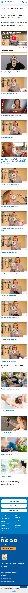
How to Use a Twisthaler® (9, 252)
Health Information (9, 5)
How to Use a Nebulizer (8, 296)
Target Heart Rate (7, 432)
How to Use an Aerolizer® (9, 206)
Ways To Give (14, 506)
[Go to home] (12, 2)
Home (2, 5)
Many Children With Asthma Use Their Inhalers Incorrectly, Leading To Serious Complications (14, 161)
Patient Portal (18, 525)
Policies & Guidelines (6, 570)
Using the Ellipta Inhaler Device (11, 72)
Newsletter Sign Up (8, 548)
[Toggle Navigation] (2, 2)
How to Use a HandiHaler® (10, 317)
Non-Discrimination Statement (9, 572)
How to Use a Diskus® (8, 361)
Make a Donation (20, 523)
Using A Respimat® (7, 137)
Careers (3, 521)
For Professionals (14, 510)
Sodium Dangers (6, 454)
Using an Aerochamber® (9, 94)
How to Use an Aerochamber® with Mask (12, 229)
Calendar (17, 528)
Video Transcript (22, 47)
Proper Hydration (6, 476)
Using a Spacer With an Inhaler (11, 115)
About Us (3, 516)
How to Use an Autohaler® (10, 185)
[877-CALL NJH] (22, 2)
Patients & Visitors (14, 501)
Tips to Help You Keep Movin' (10, 389)
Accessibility (4, 575)
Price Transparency (6, 578)
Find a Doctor (5, 518)
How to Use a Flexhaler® (9, 339)
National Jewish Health (9, 581)
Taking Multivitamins (8, 411)
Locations (18, 520)
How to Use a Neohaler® (9, 274)
